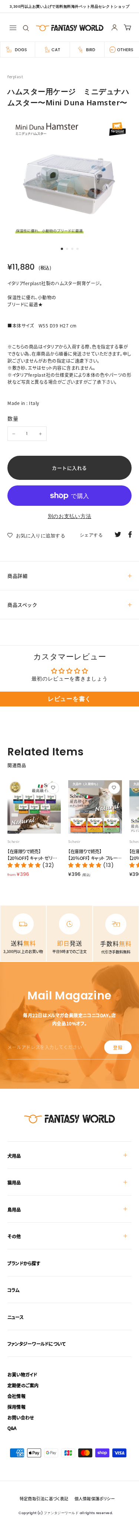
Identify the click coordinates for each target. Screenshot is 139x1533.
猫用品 (14, 1182)
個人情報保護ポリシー (95, 1498)
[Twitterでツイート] (118, 534)
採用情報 (16, 1407)
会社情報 (16, 1396)
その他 (14, 1236)
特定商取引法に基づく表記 (44, 1498)
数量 (12, 418)
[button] (24, 865)
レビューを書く (69, 699)
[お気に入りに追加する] (53, 788)
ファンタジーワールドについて (36, 1344)
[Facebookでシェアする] (130, 534)
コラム (13, 1290)
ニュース (15, 1317)
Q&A (12, 1428)
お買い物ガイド (22, 1374)
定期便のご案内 (23, 1385)
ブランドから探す (23, 1263)
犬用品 (14, 1156)
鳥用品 (14, 1209)
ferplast (15, 77)
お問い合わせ (20, 1417)
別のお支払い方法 (70, 516)
